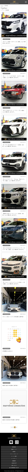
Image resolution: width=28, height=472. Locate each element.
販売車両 (14, 447)
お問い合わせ (14, 465)
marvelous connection (14, 2)
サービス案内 (14, 456)
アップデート (14, 458)
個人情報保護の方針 (13, 467)
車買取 (14, 451)
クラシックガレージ (14, 453)
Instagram (17, 442)
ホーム (2, 5)
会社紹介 (13, 463)
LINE (11, 442)
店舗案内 (14, 460)
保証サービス (14, 449)
